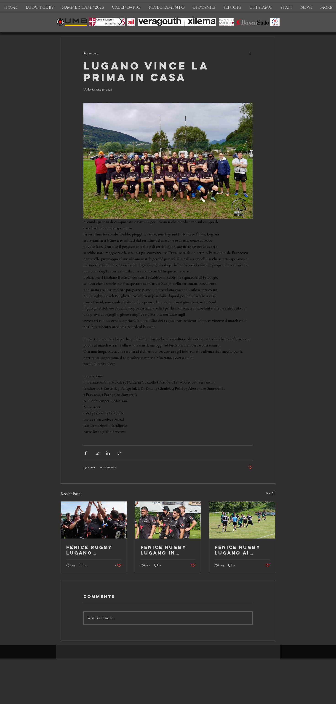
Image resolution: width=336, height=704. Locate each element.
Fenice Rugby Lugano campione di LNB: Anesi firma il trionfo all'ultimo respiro (89, 550)
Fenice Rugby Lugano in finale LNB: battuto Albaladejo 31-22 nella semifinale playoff (167, 550)
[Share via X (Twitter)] (97, 453)
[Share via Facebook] (85, 453)
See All (270, 493)
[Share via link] (119, 453)
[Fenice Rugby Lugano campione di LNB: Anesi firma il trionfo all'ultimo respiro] (94, 520)
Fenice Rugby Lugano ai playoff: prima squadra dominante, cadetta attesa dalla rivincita (242, 550)
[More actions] (250, 53)
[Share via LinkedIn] (108, 453)
